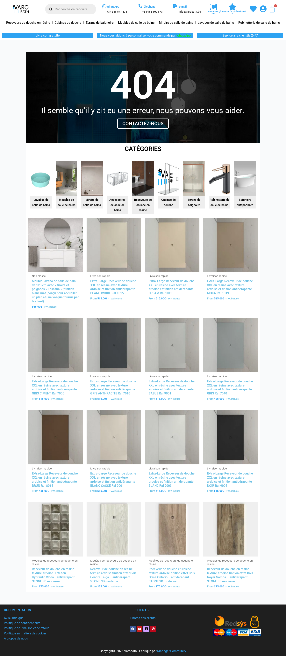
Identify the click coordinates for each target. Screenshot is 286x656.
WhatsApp (113, 6)
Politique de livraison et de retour (26, 628)
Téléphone (148, 6)
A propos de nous (16, 638)
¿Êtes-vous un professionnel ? (232, 12)
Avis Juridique (13, 618)
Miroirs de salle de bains (176, 22)
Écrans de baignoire (100, 22)
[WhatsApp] (104, 6)
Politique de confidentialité (22, 623)
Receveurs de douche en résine (28, 22)
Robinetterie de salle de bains (259, 22)
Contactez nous (213, 12)
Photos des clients (142, 618)
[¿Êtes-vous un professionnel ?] (232, 6)
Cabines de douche (68, 22)
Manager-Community (171, 651)
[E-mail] (175, 6)
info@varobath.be (190, 11)
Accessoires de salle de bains (117, 205)
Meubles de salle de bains (136, 22)
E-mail (183, 6)
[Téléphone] (140, 6)
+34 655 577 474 (117, 11)
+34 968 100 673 (152, 11)
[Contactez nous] (213, 7)
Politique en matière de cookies (25, 633)
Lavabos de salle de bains (216, 22)
